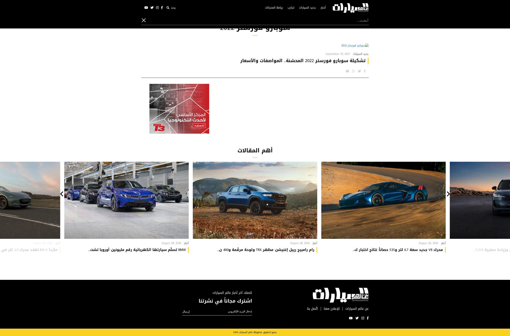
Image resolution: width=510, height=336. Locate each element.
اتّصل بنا (312, 309)
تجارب (291, 8)
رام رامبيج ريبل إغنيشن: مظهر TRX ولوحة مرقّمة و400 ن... (265, 249)
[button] (448, 194)
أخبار (323, 8)
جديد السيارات (307, 8)
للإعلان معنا (332, 309)
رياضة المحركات (274, 8)
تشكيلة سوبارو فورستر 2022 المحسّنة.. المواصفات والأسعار (303, 61)
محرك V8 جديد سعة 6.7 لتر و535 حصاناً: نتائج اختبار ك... (398, 249)
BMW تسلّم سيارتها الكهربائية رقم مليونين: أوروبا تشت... (137, 249)
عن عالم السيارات (357, 309)
